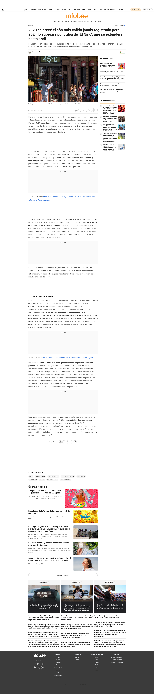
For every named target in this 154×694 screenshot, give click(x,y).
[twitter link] (38, 664)
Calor (30, 476)
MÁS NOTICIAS (62, 575)
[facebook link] (35, 664)
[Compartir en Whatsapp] (76, 110)
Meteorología (81, 476)
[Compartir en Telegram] (90, 110)
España (58, 9)
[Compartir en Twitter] (83, 110)
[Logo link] (77, 16)
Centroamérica (76, 9)
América (58, 657)
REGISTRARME (135, 9)
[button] (3, 9)
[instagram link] (42, 664)
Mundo (84, 9)
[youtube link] (35, 667)
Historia (92, 21)
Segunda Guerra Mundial (76, 21)
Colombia (51, 9)
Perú (69, 9)
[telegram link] (38, 667)
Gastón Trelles (39, 52)
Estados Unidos (42, 9)
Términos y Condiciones (116, 657)
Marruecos (86, 21)
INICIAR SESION (147, 9)
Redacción (77, 657)
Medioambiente (40, 476)
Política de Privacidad (116, 659)
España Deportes (104, 9)
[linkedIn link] (42, 667)
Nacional (112, 9)
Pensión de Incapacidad (63, 21)
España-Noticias (65, 479)
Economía (120, 9)
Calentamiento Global (68, 476)
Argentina (34, 9)
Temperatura (33, 479)
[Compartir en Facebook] (79, 110)
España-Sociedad (52, 479)
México (64, 9)
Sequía (42, 479)
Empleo (77, 659)
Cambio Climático (53, 476)
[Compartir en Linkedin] (87, 110)
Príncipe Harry (98, 21)
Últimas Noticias (92, 9)
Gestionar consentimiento (116, 662)
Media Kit (97, 670)
